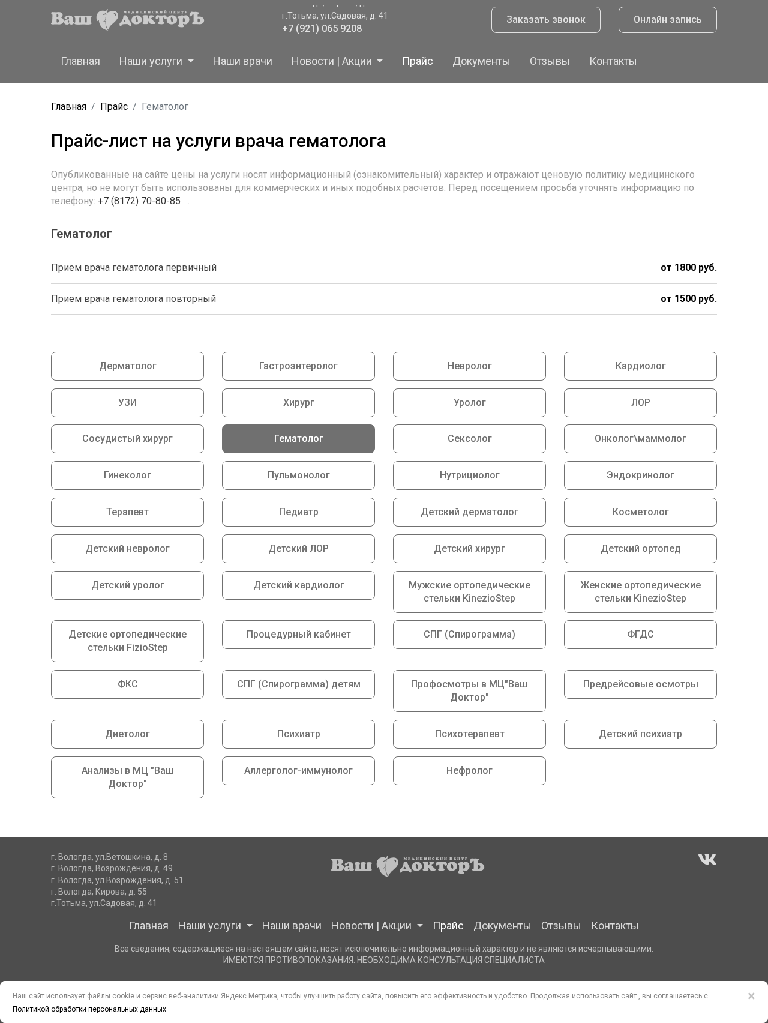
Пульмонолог (299, 475)
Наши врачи (242, 61)
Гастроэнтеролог (298, 366)
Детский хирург (469, 548)
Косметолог (641, 512)
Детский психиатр (640, 734)
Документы (481, 61)
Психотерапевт (470, 734)
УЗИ (127, 402)
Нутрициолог (470, 475)
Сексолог (470, 438)
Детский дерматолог (469, 512)
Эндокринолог (640, 475)
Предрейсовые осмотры (640, 684)
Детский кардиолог (298, 585)
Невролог (470, 366)
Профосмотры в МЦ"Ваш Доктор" (469, 690)
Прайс (417, 61)
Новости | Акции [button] (333, 61)
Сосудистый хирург (127, 438)
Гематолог (298, 438)
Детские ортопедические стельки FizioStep (127, 641)
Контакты (613, 61)
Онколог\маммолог (640, 438)
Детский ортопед (641, 548)
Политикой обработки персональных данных (89, 1009)
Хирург (298, 402)
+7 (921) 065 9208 (322, 23)
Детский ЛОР (298, 548)
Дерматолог (128, 366)
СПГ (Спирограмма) (469, 634)
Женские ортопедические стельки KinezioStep (640, 591)
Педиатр (299, 512)
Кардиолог (641, 366)
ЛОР (640, 402)
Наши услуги (152, 61)
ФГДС (640, 634)
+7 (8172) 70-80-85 (140, 201)
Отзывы (550, 61)
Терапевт (127, 512)
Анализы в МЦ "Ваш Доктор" (128, 777)
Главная (80, 61)
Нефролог (469, 770)
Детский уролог (127, 585)
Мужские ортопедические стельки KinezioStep (469, 591)
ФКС (128, 684)
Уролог (470, 402)
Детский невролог (127, 548)
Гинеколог (127, 475)
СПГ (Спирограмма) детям (299, 684)
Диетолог (127, 734)
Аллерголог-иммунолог (298, 770)
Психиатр (298, 734)
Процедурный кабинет (299, 634)
